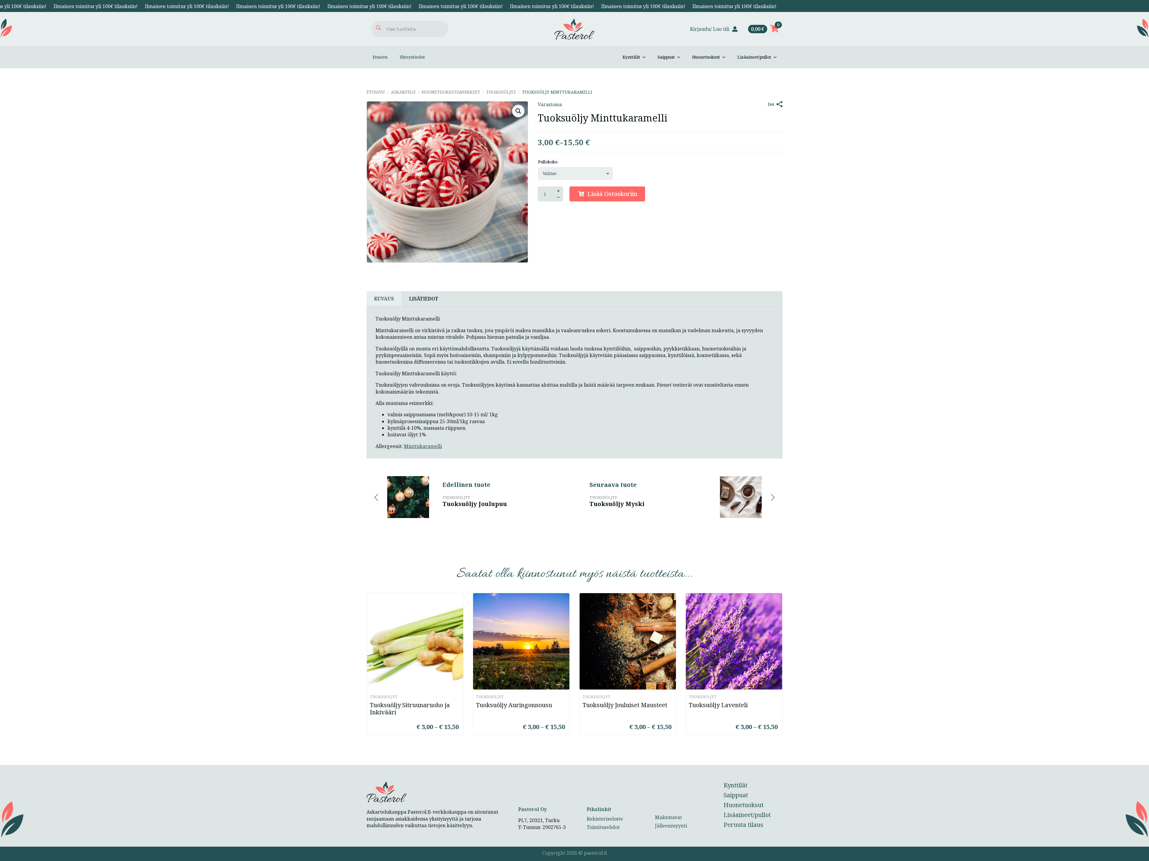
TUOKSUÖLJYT (501, 92)
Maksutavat (668, 817)
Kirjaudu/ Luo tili (709, 29)
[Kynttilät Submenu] (645, 57)
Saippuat (666, 57)
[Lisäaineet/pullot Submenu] (776, 57)
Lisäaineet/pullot (754, 57)
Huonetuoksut (706, 57)
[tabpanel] (574, 382)
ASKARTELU (403, 92)
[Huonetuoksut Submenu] (725, 57)
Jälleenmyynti (671, 825)
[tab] (384, 298)
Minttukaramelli (423, 446)
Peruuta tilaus (743, 825)
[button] (518, 111)
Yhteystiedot (412, 57)
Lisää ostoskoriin (612, 194)
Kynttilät (631, 57)
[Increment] (558, 190)
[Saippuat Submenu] (680, 57)
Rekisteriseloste (605, 819)
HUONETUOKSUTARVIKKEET (451, 92)
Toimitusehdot (603, 827)
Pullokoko (547, 162)
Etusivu (380, 57)
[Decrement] (558, 197)
